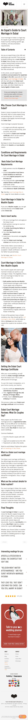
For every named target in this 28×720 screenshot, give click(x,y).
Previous (5, 542)
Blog (6, 656)
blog (7, 27)
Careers (6, 662)
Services (7, 654)
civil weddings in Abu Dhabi (11, 448)
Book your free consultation (14, 644)
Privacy (25, 703)
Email (16, 656)
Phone (17, 654)
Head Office (18, 658)
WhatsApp (18, 661)
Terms (14, 705)
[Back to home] (9, 4)
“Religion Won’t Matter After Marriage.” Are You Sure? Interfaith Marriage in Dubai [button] (12, 572)
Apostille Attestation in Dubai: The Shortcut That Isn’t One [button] (11, 559)
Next (24, 542)
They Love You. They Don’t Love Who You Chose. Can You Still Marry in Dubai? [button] (11, 585)
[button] (24, 4)
